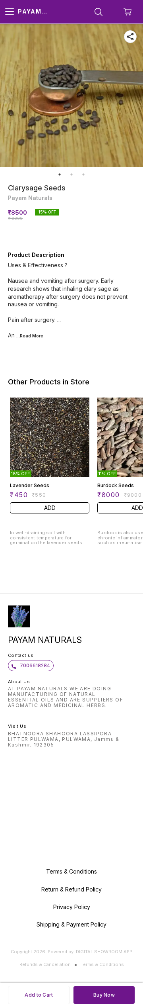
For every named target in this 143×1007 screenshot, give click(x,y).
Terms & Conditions (102, 964)
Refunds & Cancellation (45, 964)
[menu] (9, 12)
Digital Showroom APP (104, 951)
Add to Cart (39, 995)
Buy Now (104, 995)
